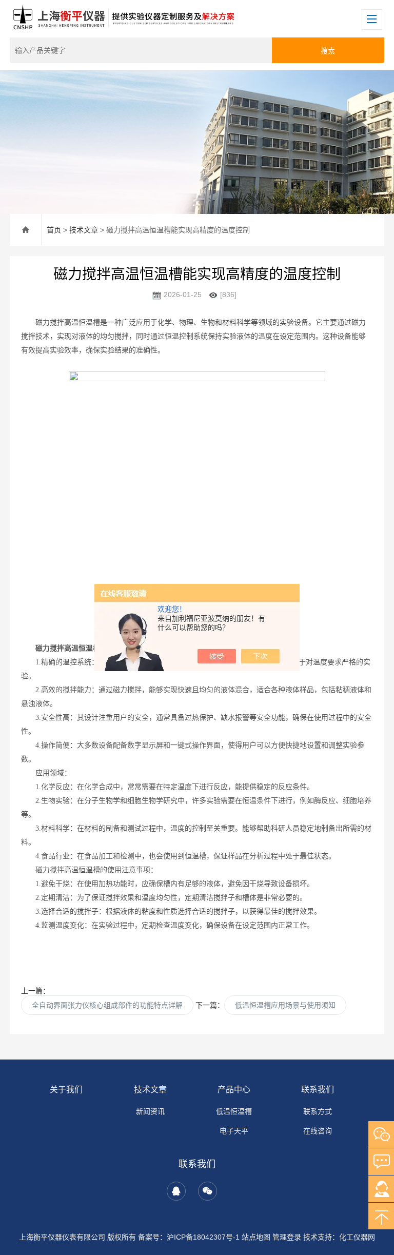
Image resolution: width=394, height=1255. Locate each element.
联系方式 (317, 1111)
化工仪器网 (357, 1237)
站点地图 (256, 1237)
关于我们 (66, 1089)
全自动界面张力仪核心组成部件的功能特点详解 (107, 1005)
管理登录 (286, 1237)
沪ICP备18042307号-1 (203, 1237)
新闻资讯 (150, 1111)
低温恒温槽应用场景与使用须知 (285, 1005)
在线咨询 (317, 1131)
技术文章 (83, 230)
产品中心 (234, 1089)
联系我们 (317, 1089)
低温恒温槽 (234, 1111)
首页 (54, 230)
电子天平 (234, 1131)
